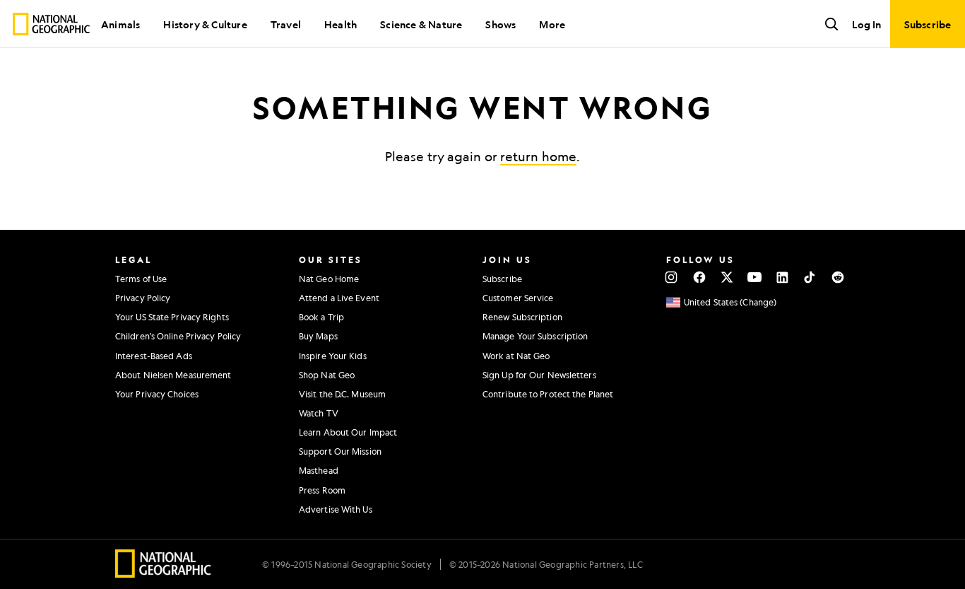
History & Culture (205, 24)
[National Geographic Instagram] (671, 277)
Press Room (322, 490)
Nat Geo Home (329, 278)
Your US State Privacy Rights (172, 316)
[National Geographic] (51, 24)
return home (538, 156)
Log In (866, 24)
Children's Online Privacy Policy (178, 336)
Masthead (318, 470)
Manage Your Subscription (535, 336)
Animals (120, 24)
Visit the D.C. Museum (342, 394)
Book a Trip (321, 316)
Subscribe (502, 278)
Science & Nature (421, 24)
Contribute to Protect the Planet (547, 394)
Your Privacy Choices (157, 394)
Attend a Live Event (339, 297)
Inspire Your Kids (333, 355)
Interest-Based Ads (153, 355)
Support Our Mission (340, 451)
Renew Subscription (522, 316)
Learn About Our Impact (348, 432)
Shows (500, 24)
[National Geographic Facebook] (699, 277)
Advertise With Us (335, 509)
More (552, 24)
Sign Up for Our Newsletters (539, 374)
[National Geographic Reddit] (837, 277)
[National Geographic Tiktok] (810, 277)
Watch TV (318, 413)
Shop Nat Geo (327, 374)
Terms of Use (141, 278)
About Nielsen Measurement (173, 374)
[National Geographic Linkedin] (782, 277)
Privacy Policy (142, 297)
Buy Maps (318, 336)
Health (340, 24)
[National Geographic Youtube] (755, 277)
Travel (286, 24)
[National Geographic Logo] (163, 573)
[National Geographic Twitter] (726, 277)
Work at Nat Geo (516, 355)
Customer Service (518, 297)
